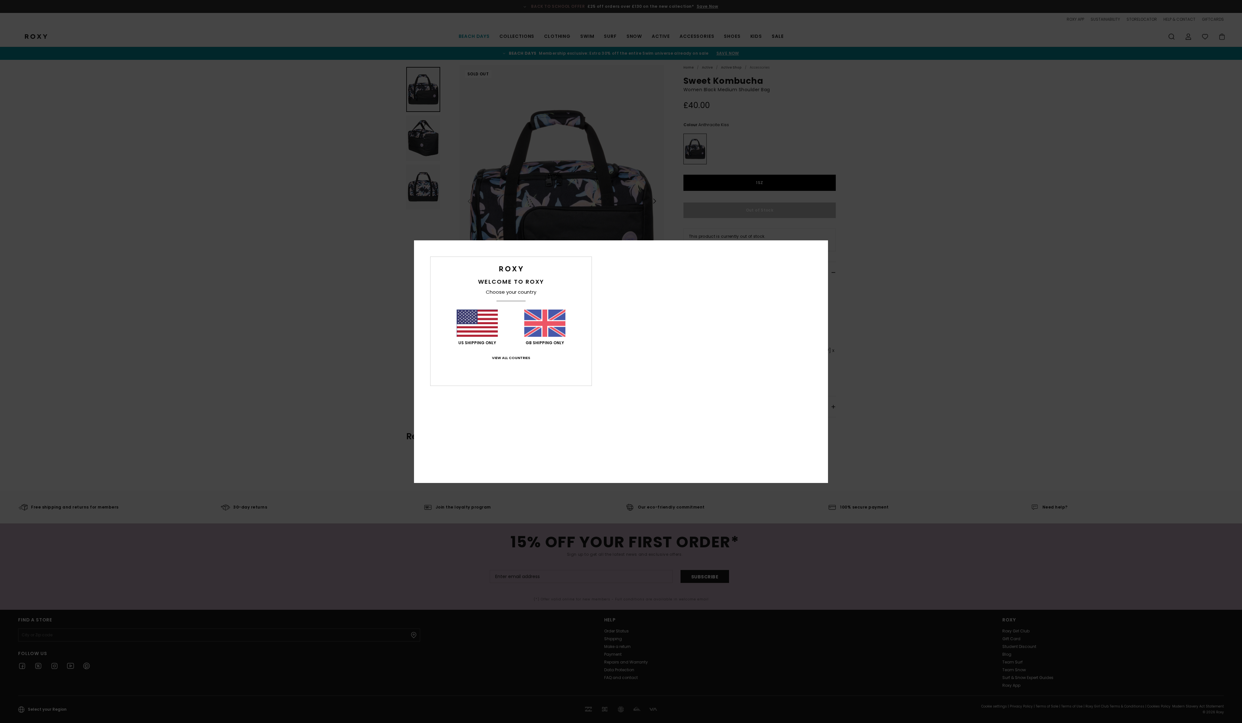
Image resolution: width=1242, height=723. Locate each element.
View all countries (511, 357)
